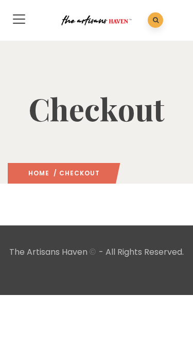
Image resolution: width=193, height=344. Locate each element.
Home (38, 173)
